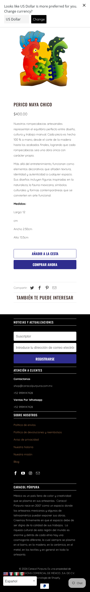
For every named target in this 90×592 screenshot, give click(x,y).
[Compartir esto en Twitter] (31, 287)
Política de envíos (25, 424)
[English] (6, 573)
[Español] (22, 573)
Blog (16, 461)
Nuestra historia (23, 447)
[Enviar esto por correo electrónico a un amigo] (53, 287)
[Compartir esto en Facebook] (39, 287)
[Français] (11, 573)
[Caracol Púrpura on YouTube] (23, 473)
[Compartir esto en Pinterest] (46, 287)
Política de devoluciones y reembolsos (38, 432)
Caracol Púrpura (37, 568)
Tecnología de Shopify (47, 577)
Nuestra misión (23, 454)
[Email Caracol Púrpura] (38, 473)
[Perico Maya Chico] (45, 58)
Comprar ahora (45, 264)
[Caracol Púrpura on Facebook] (16, 473)
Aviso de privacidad (26, 439)
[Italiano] (16, 573)
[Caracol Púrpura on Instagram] (31, 473)
